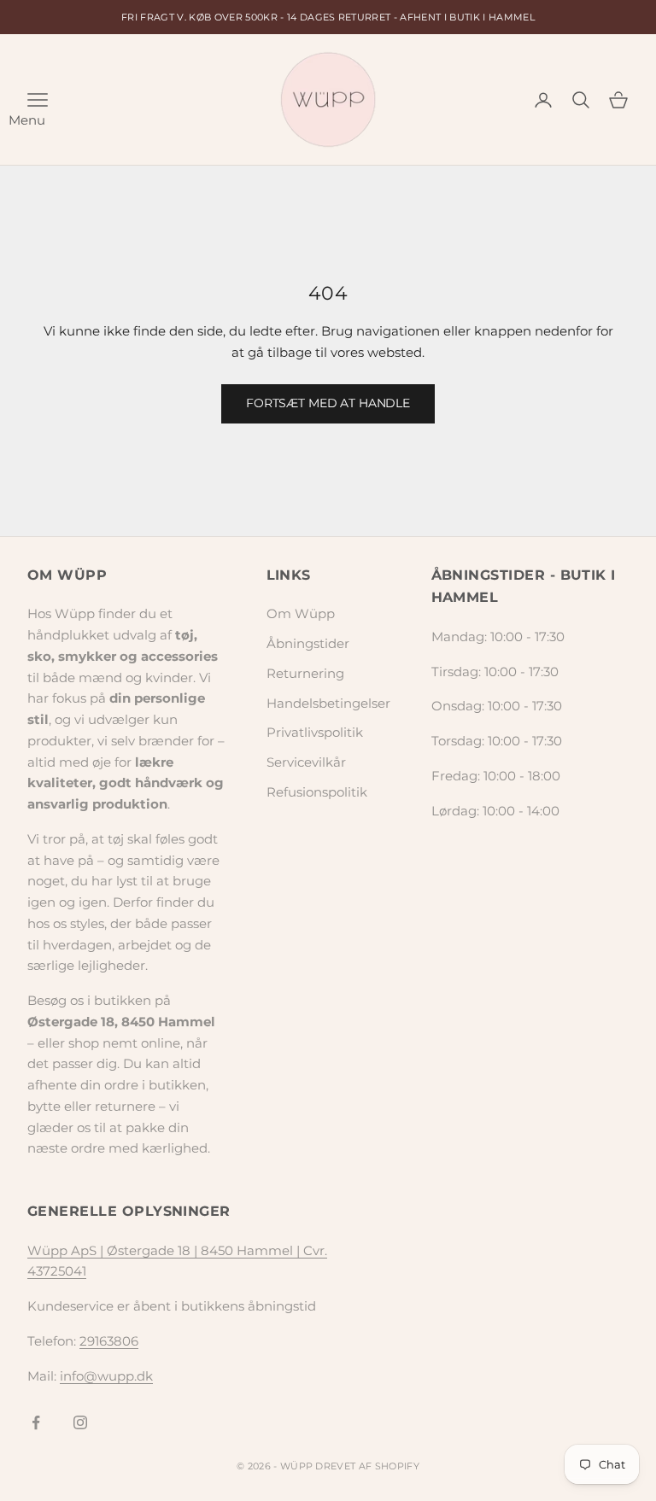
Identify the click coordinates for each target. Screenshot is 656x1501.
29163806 (108, 1341)
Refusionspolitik (316, 792)
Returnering (305, 673)
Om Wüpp (300, 613)
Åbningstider (307, 643)
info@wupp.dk (106, 1376)
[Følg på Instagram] (80, 1422)
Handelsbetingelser (328, 703)
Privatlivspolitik (314, 732)
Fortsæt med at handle (328, 403)
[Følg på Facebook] (35, 1422)
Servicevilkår (306, 762)
